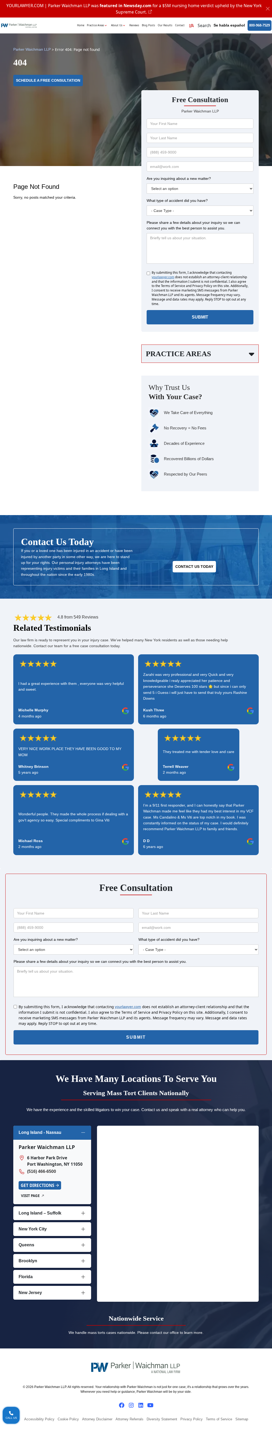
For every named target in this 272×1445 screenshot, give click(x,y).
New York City (33, 1229)
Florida (26, 1276)
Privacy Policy (191, 1419)
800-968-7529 (259, 25)
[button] (200, 25)
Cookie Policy (68, 1419)
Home (80, 25)
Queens (26, 1245)
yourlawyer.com (163, 277)
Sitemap (241, 1419)
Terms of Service (219, 1419)
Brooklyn (28, 1261)
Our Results (165, 25)
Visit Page (30, 1195)
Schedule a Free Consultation (48, 80)
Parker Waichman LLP (32, 49)
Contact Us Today (194, 567)
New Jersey (30, 1292)
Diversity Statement (162, 1419)
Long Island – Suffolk (40, 1213)
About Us (116, 25)
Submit (200, 317)
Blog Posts (148, 25)
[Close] (268, 9)
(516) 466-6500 (41, 1171)
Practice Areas (95, 25)
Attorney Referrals (129, 1419)
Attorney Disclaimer (97, 1419)
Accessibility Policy (39, 1419)
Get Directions (37, 1185)
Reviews (134, 25)
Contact (180, 25)
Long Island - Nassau (40, 1132)
